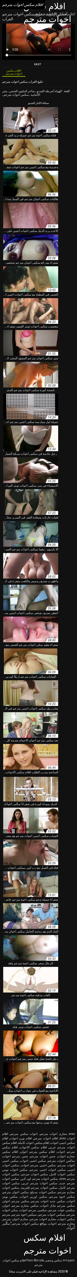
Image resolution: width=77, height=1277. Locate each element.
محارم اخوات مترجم (43, 1219)
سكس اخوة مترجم (62, 1196)
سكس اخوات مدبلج (43, 1192)
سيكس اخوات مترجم (51, 1214)
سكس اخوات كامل (62, 1174)
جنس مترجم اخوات (15, 1156)
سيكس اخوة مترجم (24, 1214)
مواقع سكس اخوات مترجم (29, 1223)
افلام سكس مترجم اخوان (37, 1151)
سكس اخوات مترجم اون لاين (39, 1178)
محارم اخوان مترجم (15, 1219)
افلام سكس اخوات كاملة (33, 1142)
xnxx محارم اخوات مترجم (57, 1134)
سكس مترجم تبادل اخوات (57, 1205)
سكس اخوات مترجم (16, 94)
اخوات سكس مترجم (24, 1134)
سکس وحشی (53, 1260)
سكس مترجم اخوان (16, 1201)
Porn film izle (35, 1260)
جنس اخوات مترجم (43, 1156)
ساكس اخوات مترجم (61, 1160)
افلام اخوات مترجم (46, 1138)
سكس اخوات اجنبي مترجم (47, 1169)
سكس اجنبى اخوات (33, 1160)
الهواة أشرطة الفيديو (49, 91)
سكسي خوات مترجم (61, 1210)
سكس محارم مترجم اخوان (20, 1205)
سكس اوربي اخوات (33, 1196)
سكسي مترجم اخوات (33, 1210)
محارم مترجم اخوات (62, 1223)
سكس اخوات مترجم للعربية (39, 1187)
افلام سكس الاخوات (33, 1147)
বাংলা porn (68, 1260)
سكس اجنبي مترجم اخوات (38, 1165)
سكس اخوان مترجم (16, 1192)
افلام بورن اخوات (21, 1138)
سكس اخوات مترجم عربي (39, 1183)
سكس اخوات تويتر (15, 1169)
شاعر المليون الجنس (22, 91)
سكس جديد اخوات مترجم (48, 1201)
